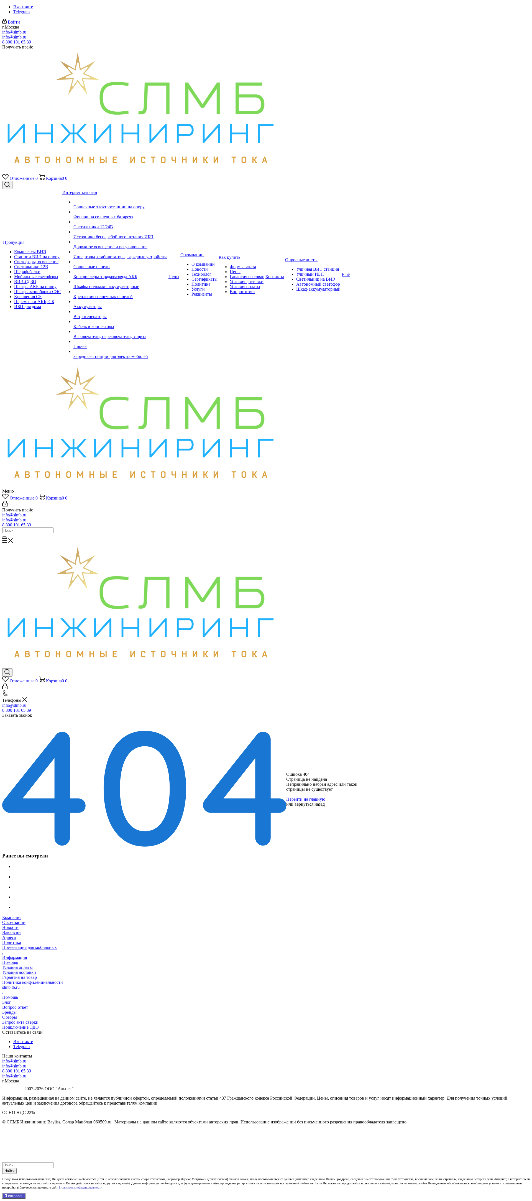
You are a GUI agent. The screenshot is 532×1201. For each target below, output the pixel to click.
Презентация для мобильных (29, 947)
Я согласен (13, 1196)
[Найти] (4, 537)
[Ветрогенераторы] (120, 311)
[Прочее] (120, 341)
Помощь (10, 962)
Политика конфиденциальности (32, 982)
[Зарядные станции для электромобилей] (120, 351)
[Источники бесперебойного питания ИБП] (120, 231)
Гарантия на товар (19, 977)
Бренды (9, 1012)
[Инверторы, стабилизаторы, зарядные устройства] (120, 251)
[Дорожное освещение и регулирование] (120, 241)
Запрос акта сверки (20, 1022)
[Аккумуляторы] (120, 301)
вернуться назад (310, 804)
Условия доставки (19, 972)
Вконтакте (23, 6)
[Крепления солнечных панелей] (120, 291)
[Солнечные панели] (120, 261)
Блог (6, 1002)
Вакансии (11, 932)
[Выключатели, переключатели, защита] (120, 331)
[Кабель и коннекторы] (120, 321)
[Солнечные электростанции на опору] (120, 201)
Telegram (21, 11)
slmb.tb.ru (11, 987)
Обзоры (9, 1017)
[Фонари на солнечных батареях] (120, 211)
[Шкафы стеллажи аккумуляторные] (120, 281)
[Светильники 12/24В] (120, 221)
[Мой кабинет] (5, 505)
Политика (11, 942)
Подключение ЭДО (20, 1027)
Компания (11, 917)
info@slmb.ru (14, 32)
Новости (10, 927)
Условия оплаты (17, 967)
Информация (14, 957)
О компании (13, 922)
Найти (9, 1171)
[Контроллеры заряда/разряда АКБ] (120, 271)
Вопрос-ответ (15, 1007)
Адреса (9, 937)
